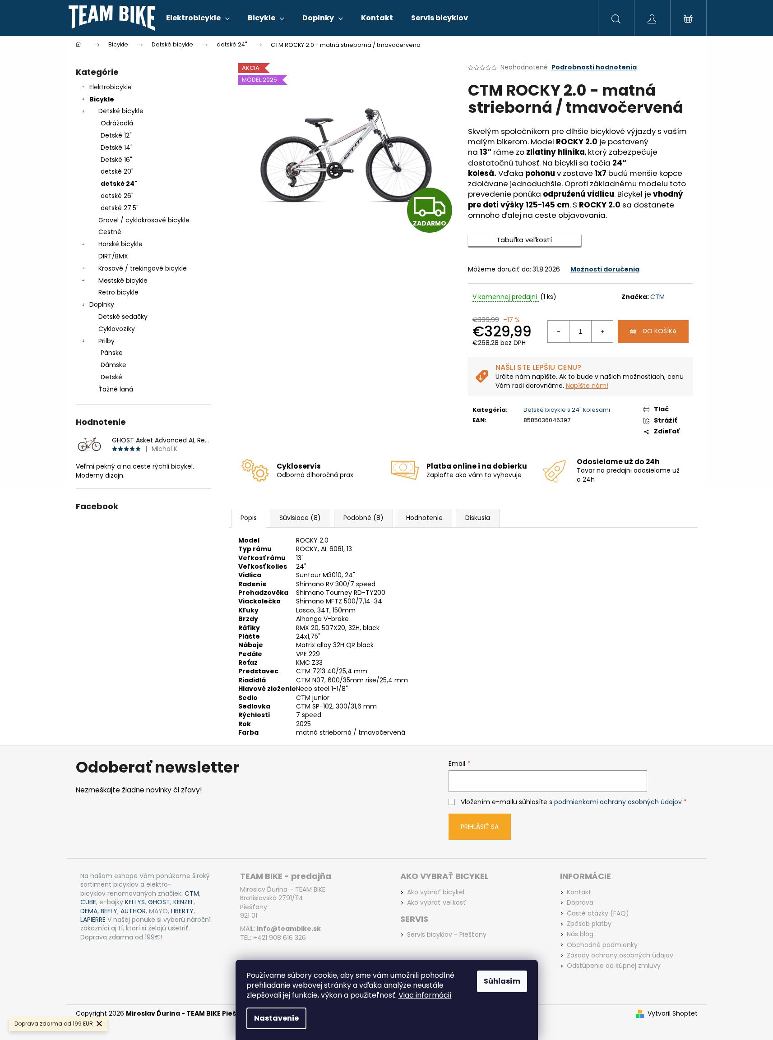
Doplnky (101, 304)
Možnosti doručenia (604, 269)
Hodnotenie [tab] (424, 517)
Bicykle (101, 99)
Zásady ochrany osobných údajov (620, 955)
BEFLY (109, 911)
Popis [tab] (249, 517)
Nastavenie (276, 1018)
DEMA (88, 911)
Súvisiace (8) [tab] (300, 517)
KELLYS (135, 902)
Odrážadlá (117, 123)
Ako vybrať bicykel (435, 892)
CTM (657, 296)
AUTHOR (133, 911)
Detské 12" (116, 135)
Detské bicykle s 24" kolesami (566, 409)
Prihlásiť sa (480, 826)
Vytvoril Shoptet (673, 1013)
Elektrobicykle (110, 87)
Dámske (113, 364)
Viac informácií (425, 995)
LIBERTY (182, 911)
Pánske (112, 352)
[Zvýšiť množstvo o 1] (602, 331)
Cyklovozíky (116, 328)
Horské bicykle (120, 243)
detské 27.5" (120, 207)
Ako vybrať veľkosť (436, 902)
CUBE (88, 902)
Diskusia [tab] (477, 517)
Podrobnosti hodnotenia (594, 67)
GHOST (159, 902)
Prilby (106, 340)
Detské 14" (117, 147)
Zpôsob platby (589, 924)
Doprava (580, 902)
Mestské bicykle (123, 280)
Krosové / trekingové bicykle (142, 268)
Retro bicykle (118, 292)
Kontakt (579, 892)
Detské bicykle (120, 110)
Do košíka (659, 331)
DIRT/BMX (113, 256)
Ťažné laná (115, 389)
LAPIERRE (93, 920)
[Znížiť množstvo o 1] (558, 331)
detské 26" (117, 195)
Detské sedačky (123, 316)
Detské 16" (116, 159)
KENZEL (183, 902)
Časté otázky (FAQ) (598, 913)
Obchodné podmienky (602, 945)
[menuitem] (198, 18)
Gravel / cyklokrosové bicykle (144, 220)
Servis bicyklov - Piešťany (446, 934)
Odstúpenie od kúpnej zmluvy (614, 966)
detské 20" (117, 171)
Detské (111, 377)
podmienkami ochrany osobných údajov (618, 801)
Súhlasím (502, 981)
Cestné (109, 231)
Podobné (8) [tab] (363, 517)
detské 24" (119, 183)
